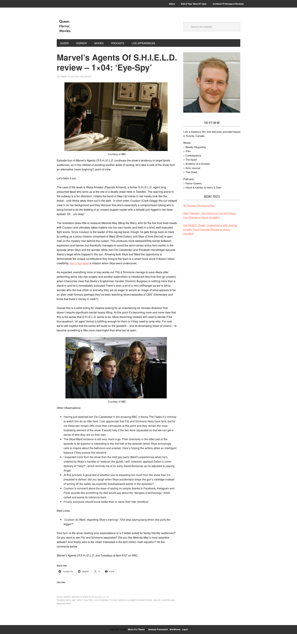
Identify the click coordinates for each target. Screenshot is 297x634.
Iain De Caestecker (164, 600)
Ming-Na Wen (64, 603)
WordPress (174, 629)
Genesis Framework (158, 629)
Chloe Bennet (102, 600)
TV (107, 596)
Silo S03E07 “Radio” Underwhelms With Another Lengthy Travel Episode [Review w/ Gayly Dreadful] (210, 229)
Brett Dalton (85, 600)
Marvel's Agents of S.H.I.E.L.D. (88, 596)
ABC (74, 600)
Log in (185, 629)
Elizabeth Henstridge (139, 600)
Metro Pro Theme (136, 629)
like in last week (79, 263)
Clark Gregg (118, 600)
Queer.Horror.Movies (80, 26)
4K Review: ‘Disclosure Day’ (199, 205)
